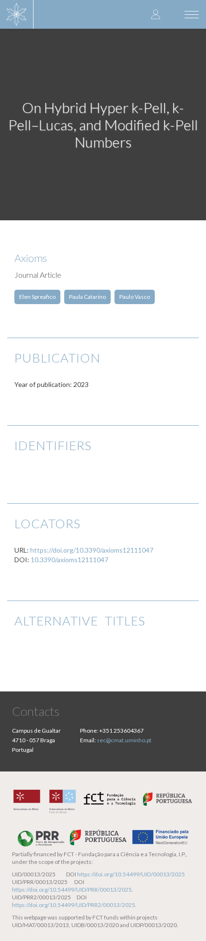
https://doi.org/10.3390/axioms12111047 (91, 550)
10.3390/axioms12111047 (69, 560)
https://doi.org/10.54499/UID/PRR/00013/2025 (72, 889)
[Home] (17, 14)
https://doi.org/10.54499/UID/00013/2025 (131, 874)
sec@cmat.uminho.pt (124, 740)
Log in (156, 14)
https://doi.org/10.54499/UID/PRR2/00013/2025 (73, 904)
